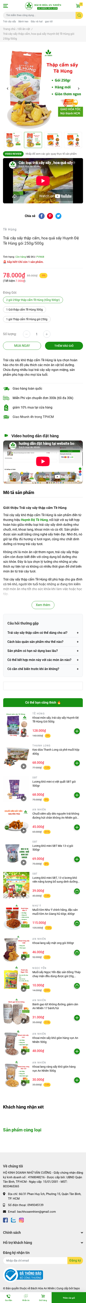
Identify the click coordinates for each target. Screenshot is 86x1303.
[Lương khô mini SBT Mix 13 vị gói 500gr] (16, 853)
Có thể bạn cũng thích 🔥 (43, 702)
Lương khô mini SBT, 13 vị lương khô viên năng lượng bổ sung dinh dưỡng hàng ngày (55, 881)
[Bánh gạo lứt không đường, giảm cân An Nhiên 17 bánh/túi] (16, 1011)
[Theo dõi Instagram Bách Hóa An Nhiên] (21, 1220)
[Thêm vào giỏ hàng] (77, 731)
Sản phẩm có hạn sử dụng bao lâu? (32, 651)
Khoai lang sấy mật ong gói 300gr (53, 943)
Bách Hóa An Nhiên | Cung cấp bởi (52, 1288)
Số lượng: (10, 334)
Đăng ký (75, 1260)
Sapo (76, 1288)
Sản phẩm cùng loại (22, 1129)
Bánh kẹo (23, 21)
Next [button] (78, 88)
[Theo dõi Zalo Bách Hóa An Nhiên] (13, 1220)
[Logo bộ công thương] (23, 1275)
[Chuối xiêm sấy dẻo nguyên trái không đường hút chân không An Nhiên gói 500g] (16, 821)
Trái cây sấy (9, 21)
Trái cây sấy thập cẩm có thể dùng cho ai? (37, 633)
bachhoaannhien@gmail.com (36, 1211)
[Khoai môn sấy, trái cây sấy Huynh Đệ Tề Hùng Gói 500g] (16, 725)
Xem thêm (43, 605)
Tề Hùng (10, 229)
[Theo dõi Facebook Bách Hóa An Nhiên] (5, 1220)
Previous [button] (7, 88)
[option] (43, 88)
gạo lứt (49, 21)
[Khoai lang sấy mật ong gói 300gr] (16, 948)
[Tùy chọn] (77, 891)
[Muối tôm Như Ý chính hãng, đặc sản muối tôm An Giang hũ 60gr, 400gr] (16, 917)
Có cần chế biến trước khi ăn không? (33, 669)
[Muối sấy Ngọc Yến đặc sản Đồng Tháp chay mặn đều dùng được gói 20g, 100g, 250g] (16, 979)
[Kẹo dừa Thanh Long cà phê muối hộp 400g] (16, 757)
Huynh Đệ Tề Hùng (34, 520)
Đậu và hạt (37, 21)
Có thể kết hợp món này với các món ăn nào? (39, 660)
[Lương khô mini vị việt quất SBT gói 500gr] (16, 789)
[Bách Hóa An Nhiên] (43, 6)
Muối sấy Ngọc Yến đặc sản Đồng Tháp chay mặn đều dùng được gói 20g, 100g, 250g (56, 976)
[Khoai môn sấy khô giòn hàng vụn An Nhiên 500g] (16, 1043)
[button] (5, 6)
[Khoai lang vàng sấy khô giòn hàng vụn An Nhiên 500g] (16, 1074)
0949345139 (35, 1205)
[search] (79, 15)
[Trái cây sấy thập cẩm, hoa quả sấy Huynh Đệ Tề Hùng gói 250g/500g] (43, 88)
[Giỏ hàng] (78, 5)
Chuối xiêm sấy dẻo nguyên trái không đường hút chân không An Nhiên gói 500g (55, 817)
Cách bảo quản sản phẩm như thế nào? (35, 642)
